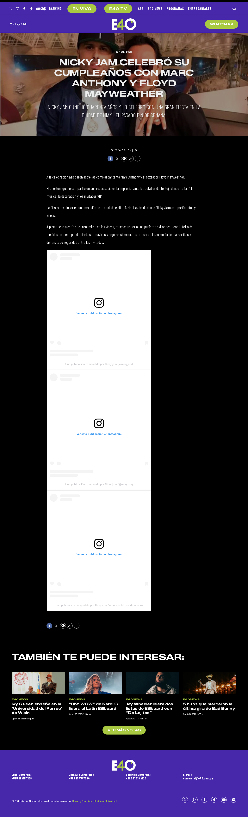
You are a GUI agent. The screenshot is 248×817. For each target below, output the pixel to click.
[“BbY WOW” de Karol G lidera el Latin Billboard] (95, 683)
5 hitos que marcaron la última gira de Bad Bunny (209, 706)
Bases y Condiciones (83, 801)
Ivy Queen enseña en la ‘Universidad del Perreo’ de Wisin (37, 708)
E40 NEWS (155, 8)
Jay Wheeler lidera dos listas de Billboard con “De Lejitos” (149, 708)
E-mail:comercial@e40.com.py (198, 776)
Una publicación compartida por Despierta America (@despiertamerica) (99, 605)
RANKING (55, 8)
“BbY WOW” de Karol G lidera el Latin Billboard (93, 706)
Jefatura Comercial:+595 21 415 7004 (81, 776)
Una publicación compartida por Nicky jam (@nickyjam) (99, 364)
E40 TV (118, 9)
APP (141, 8)
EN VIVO (81, 9)
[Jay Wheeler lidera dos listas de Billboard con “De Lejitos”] (152, 683)
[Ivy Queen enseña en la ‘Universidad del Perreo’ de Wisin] (38, 683)
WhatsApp (221, 24)
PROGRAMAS (175, 8)
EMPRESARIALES (200, 8)
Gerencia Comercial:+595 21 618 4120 (138, 776)
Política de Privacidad (106, 801)
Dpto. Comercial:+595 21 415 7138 (22, 776)
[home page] (124, 24)
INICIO (40, 8)
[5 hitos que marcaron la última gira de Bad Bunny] (209, 683)
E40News (124, 51)
